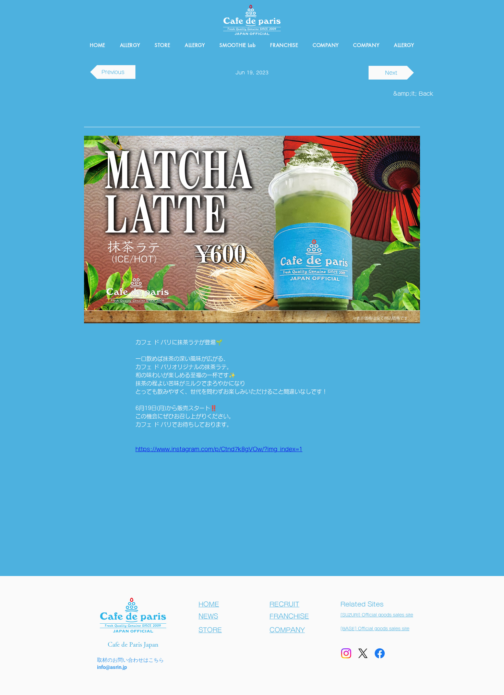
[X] (363, 653)
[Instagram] (346, 653)
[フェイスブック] (379, 653)
